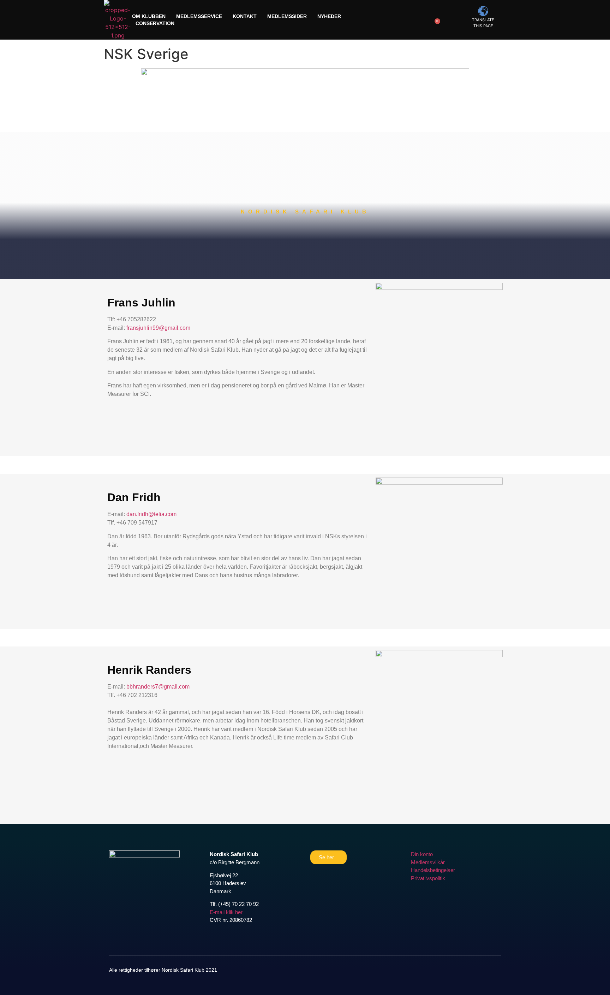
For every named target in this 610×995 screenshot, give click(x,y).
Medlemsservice (199, 16)
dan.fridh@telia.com (151, 514)
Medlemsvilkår (428, 862)
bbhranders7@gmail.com (158, 687)
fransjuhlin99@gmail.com (158, 328)
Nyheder (329, 16)
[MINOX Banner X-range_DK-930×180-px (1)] (305, 73)
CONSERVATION (155, 23)
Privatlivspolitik (428, 878)
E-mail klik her (226, 912)
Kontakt (245, 16)
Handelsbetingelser (433, 870)
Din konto (422, 854)
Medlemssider (287, 16)
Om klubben (149, 16)
